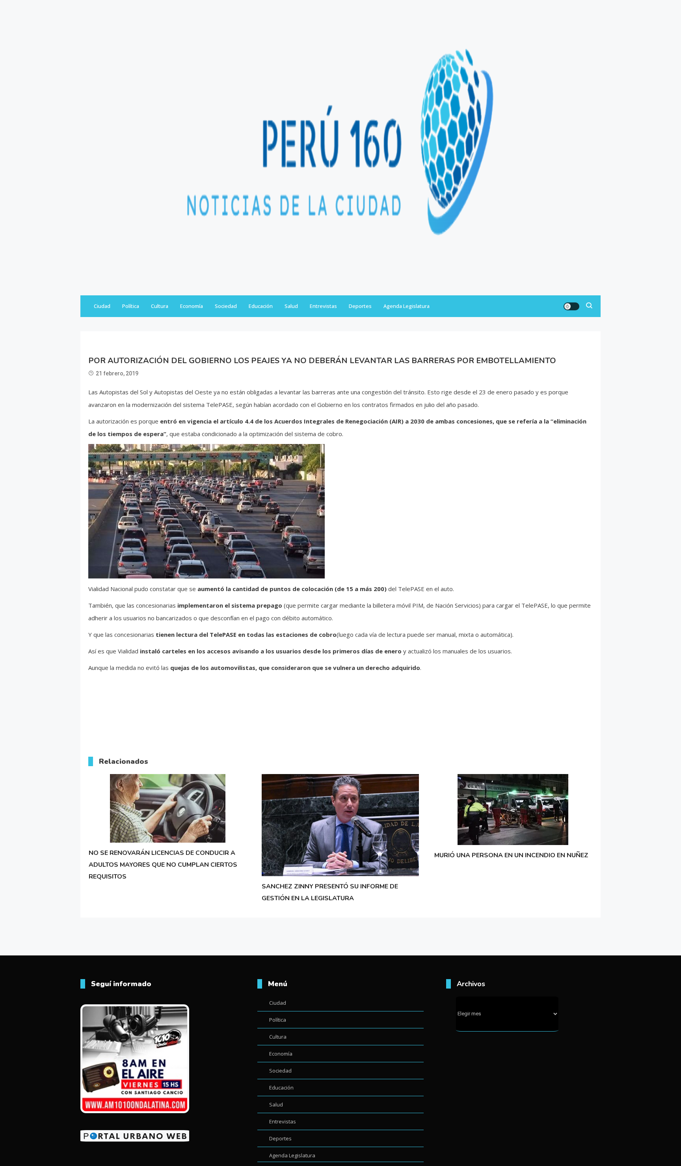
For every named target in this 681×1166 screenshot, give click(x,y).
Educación (261, 306)
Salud (291, 306)
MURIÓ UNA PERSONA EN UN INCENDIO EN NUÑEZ (511, 855)
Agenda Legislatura (406, 306)
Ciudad (102, 306)
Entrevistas (323, 306)
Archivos (471, 984)
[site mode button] (571, 306)
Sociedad (226, 306)
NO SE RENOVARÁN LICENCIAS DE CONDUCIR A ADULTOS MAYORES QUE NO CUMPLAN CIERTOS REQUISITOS (163, 865)
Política (130, 306)
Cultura (159, 306)
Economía (191, 306)
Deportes (360, 306)
